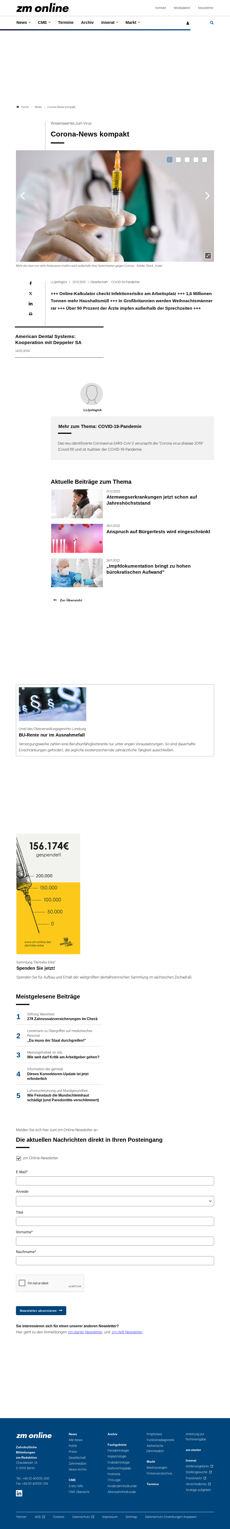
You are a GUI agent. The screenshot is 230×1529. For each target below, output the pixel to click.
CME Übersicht (79, 1492)
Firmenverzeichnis (159, 1473)
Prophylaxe (154, 1434)
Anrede (22, 1191)
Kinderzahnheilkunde (122, 1486)
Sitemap (131, 1517)
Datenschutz (81, 1517)
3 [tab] (187, 159)
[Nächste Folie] (207, 195)
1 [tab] (169, 159)
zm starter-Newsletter (85, 1332)
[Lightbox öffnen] (208, 256)
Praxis (73, 1451)
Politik (73, 1445)
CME (42, 22)
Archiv (87, 22)
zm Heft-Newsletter (127, 1332)
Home (25, 107)
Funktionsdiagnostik (160, 1440)
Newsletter (206, 8)
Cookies (58, 1517)
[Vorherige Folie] (22, 195)
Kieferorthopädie (119, 1468)
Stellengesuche (197, 1472)
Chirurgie (114, 1480)
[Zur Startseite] (42, 7)
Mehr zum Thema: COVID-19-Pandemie (100, 426)
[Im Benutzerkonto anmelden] (188, 23)
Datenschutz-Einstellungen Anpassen (171, 1517)
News (21, 22)
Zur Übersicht (70, 600)
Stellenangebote (197, 1466)
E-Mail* (22, 1172)
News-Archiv (78, 1469)
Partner (21, 1517)
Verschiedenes (196, 1484)
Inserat (108, 22)
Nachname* (26, 1252)
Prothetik (114, 1474)
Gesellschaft (77, 1457)
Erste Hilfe (76, 1486)
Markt (131, 22)
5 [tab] (204, 159)
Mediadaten (182, 8)
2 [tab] (178, 159)
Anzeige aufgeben (198, 1490)
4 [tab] (196, 159)
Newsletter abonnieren (38, 1310)
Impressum (109, 1517)
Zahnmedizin (77, 1463)
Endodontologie (119, 1462)
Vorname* (24, 1232)
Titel (19, 1212)
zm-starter (193, 1450)
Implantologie (117, 1456)
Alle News (75, 1440)
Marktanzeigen (157, 1467)
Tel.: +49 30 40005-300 (32, 1478)
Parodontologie (118, 1450)
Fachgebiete (117, 1444)
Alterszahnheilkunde (122, 1492)
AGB (38, 1517)
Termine (65, 22)
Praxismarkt (194, 1478)
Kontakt (160, 8)
